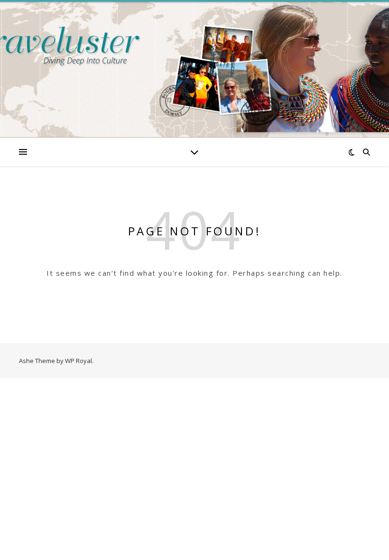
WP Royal (78, 360)
